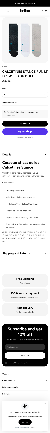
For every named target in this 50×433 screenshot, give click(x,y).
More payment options (25, 137)
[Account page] (8, 11)
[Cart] (46, 11)
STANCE (5, 67)
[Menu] (3, 11)
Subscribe (25, 355)
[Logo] (25, 11)
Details (6, 154)
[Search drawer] (41, 11)
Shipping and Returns (16, 253)
